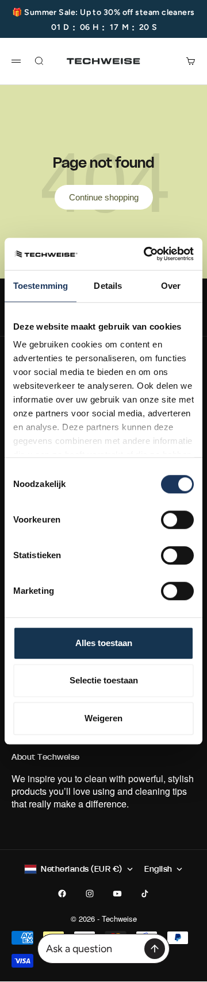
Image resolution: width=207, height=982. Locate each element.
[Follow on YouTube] (117, 893)
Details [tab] (108, 286)
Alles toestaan (103, 643)
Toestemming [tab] (40, 286)
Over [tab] (171, 286)
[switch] (177, 520)
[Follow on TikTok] (145, 893)
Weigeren (103, 718)
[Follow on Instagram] (89, 893)
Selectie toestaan (104, 680)
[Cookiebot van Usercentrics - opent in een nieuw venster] (146, 253)
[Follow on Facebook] (62, 893)
